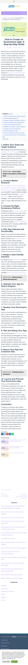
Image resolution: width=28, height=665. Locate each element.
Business (4, 586)
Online (3, 594)
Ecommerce (8, 489)
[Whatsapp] (13, 434)
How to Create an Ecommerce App (5, 495)
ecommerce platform (18, 211)
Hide (11, 114)
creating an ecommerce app (16, 73)
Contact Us (4, 640)
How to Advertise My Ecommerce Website (13, 548)
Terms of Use (5, 649)
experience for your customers (16, 272)
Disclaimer (4, 646)
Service (3, 600)
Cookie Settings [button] (6, 661)
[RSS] (14, 1)
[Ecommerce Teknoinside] (14, 6)
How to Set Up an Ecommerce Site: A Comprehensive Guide (17, 440)
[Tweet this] (5, 434)
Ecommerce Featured (7, 591)
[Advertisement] (14, 95)
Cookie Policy (5, 643)
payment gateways (20, 222)
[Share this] (2, 434)
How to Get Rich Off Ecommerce (17, 453)
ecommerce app (19, 238)
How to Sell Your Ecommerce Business (12, 517)
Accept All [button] (14, 661)
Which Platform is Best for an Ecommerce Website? (16, 447)
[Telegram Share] (10, 434)
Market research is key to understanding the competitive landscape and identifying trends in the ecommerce (13, 188)
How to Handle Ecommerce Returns (12, 575)
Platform (3, 597)
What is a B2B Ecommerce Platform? (12, 578)
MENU (24, 13)
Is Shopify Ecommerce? (8, 538)
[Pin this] (7, 434)
